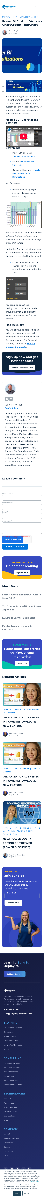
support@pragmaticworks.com (19, 1014)
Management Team (12, 1138)
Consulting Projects (12, 1063)
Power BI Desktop (22, 709)
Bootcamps (8, 1032)
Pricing (6, 1049)
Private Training (10, 1036)
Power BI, (7, 17)
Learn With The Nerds (13, 1045)
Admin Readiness (11, 1081)
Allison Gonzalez (16, 734)
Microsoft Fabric (10, 1112)
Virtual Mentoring (11, 1072)
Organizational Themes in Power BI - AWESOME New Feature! (21, 721)
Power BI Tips (10, 834)
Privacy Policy (35, 1182)
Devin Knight (14, 31)
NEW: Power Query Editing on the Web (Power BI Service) (17, 843)
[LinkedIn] (6, 1169)
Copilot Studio (9, 1116)
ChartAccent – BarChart (24, 156)
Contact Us (22, 663)
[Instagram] (29, 1169)
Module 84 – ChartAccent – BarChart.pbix (26, 173)
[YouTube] (11, 1169)
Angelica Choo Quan (17, 855)
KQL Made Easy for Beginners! (18, 618)
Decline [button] (26, 1193)
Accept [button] (17, 1193)
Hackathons (9, 1076)
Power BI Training (22, 769)
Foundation (8, 1143)
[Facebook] (17, 1169)
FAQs (6, 1156)
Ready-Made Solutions (13, 1085)
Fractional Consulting (12, 1067)
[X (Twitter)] (23, 1169)
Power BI (7, 709)
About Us (7, 1134)
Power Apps (9, 1103)
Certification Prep (11, 1041)
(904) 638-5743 (12, 1009)
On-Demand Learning (13, 1028)
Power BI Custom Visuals (25, 17)
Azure (6, 1120)
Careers (7, 1147)
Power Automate (11, 1107)
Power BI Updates (25, 831)
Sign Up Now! (22, 573)
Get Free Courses (15, 974)
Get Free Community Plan (22, 367)
